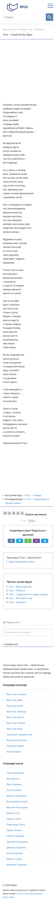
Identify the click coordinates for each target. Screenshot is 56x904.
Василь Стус (13, 813)
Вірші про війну (14, 700)
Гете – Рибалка (17, 590)
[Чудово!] (22, 513)
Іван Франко (13, 778)
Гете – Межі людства (20, 586)
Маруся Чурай (14, 859)
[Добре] (18, 513)
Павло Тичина (14, 830)
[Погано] (9, 513)
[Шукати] (49, 17)
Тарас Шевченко (15, 773)
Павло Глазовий (15, 836)
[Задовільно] (13, 513)
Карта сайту (8, 897)
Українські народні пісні (19, 734)
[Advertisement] (28, 71)
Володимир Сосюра (17, 801)
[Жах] (5, 513)
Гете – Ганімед (33, 495)
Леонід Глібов (13, 819)
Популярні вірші (15, 746)
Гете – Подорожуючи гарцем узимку (28, 594)
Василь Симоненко (16, 796)
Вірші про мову (14, 728)
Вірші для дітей (14, 706)
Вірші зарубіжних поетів (22, 561)
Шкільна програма (16, 740)
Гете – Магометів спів (20, 598)
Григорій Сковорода (17, 841)
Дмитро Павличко (16, 847)
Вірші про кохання (16, 694)
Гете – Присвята (17, 602)
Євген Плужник (14, 853)
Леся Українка (14, 784)
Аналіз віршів (13, 751)
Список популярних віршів (29, 893)
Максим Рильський (16, 807)
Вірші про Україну (15, 723)
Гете (33, 521)
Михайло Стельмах (16, 864)
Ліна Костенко (14, 790)
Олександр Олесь (15, 824)
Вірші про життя (15, 717)
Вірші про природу (16, 711)
